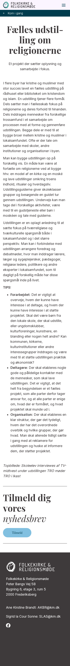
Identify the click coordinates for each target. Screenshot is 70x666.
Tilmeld (17, 533)
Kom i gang (15, 13)
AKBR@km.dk (49, 607)
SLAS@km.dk (50, 616)
